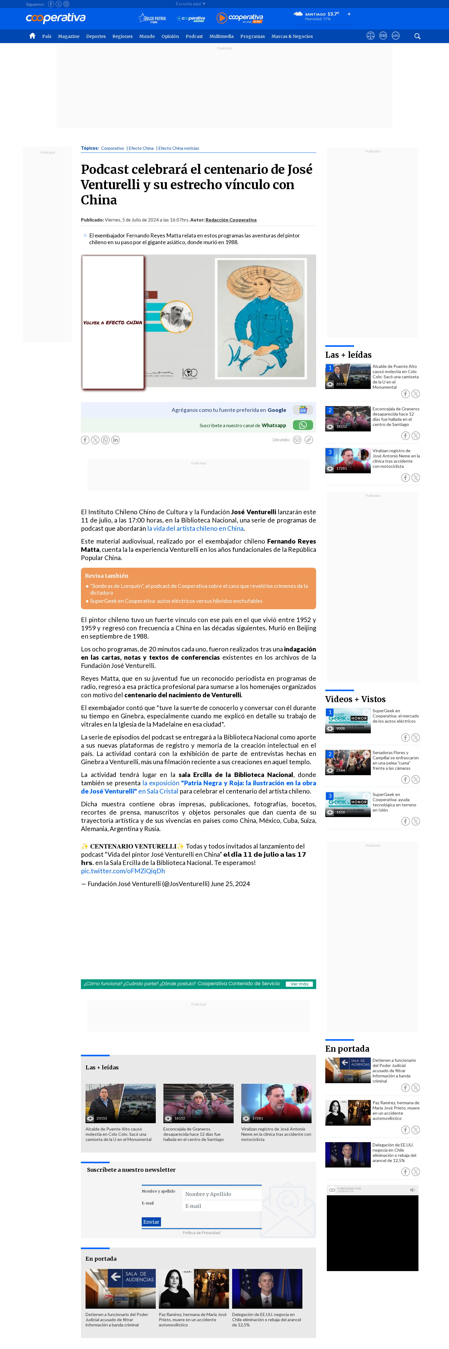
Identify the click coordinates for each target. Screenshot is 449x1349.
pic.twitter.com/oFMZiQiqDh (123, 870)
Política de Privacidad (201, 1232)
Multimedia (222, 36)
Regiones (122, 36)
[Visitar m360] (383, 41)
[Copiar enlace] (309, 440)
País (46, 36)
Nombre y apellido (158, 1191)
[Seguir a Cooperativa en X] (59, 4)
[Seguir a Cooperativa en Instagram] (66, 4)
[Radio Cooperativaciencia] (191, 18)
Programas (252, 36)
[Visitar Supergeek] (396, 41)
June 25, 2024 (230, 883)
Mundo (147, 36)
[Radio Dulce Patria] (151, 18)
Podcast (194, 36)
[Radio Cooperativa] (240, 18)
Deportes (96, 36)
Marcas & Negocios (292, 36)
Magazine (68, 36)
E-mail (148, 1203)
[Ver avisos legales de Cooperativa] (371, 41)
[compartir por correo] (297, 440)
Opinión (170, 36)
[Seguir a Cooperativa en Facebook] (51, 4)
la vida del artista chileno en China (195, 528)
